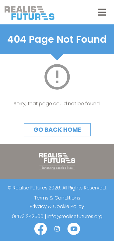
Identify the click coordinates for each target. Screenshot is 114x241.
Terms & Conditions (57, 197)
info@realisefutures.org (74, 216)
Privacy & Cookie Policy (57, 206)
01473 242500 (27, 216)
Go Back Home (57, 129)
